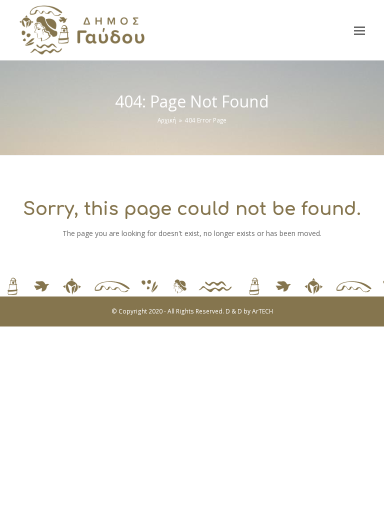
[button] (359, 30)
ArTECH (262, 311)
